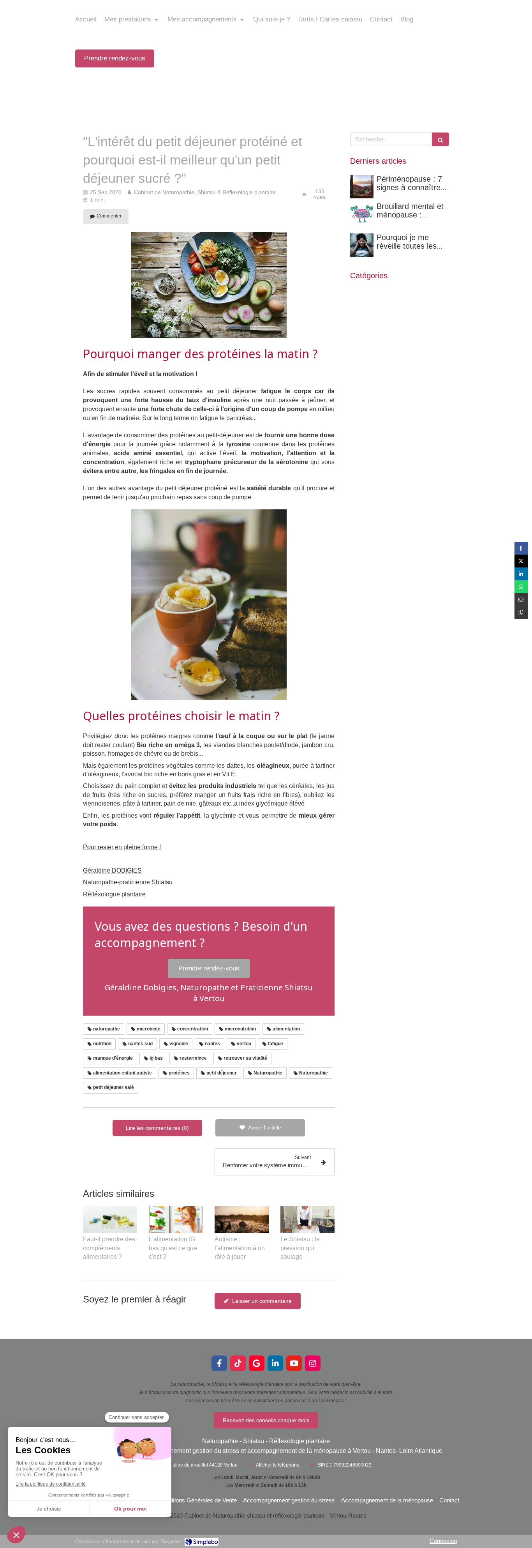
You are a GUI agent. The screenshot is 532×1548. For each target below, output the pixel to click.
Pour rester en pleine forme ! (122, 847)
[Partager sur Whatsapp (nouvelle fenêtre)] (521, 586)
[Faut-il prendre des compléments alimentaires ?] (110, 1219)
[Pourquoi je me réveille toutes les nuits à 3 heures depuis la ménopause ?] (361, 245)
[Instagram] (313, 1363)
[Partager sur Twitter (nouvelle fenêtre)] (521, 561)
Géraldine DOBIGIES (112, 870)
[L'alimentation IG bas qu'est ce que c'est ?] (176, 1219)
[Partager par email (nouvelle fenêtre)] (521, 599)
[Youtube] (294, 1363)
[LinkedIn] (275, 1363)
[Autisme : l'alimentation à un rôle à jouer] (242, 1219)
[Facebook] (219, 1363)
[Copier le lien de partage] (521, 612)
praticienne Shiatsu (146, 882)
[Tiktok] (238, 1363)
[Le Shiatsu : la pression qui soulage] (307, 1219)
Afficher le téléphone (277, 1465)
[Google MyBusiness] (256, 1363)
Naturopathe (100, 882)
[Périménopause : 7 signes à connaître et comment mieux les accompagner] (361, 186)
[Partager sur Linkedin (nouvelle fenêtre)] (521, 573)
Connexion (443, 1540)
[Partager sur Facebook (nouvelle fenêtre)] (521, 548)
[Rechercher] (440, 139)
